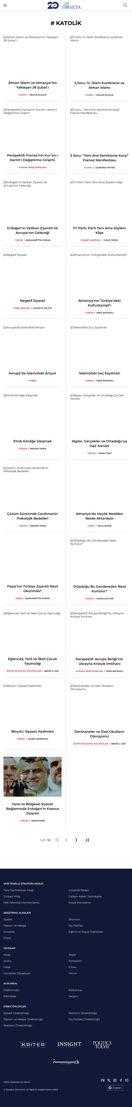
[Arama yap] (125, 5)
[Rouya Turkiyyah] (66, 1061)
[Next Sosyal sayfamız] (102, 1080)
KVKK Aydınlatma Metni (16, 1082)
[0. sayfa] (66, 840)
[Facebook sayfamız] (121, 1080)
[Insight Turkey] (69, 1044)
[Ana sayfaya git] (64, 5)
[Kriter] (33, 1045)
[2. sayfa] (76, 840)
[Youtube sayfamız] (127, 1080)
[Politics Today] (102, 1045)
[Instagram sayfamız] (115, 1080)
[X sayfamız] (109, 1080)
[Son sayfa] (87, 840)
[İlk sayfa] (57, 840)
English (117, 1087)
